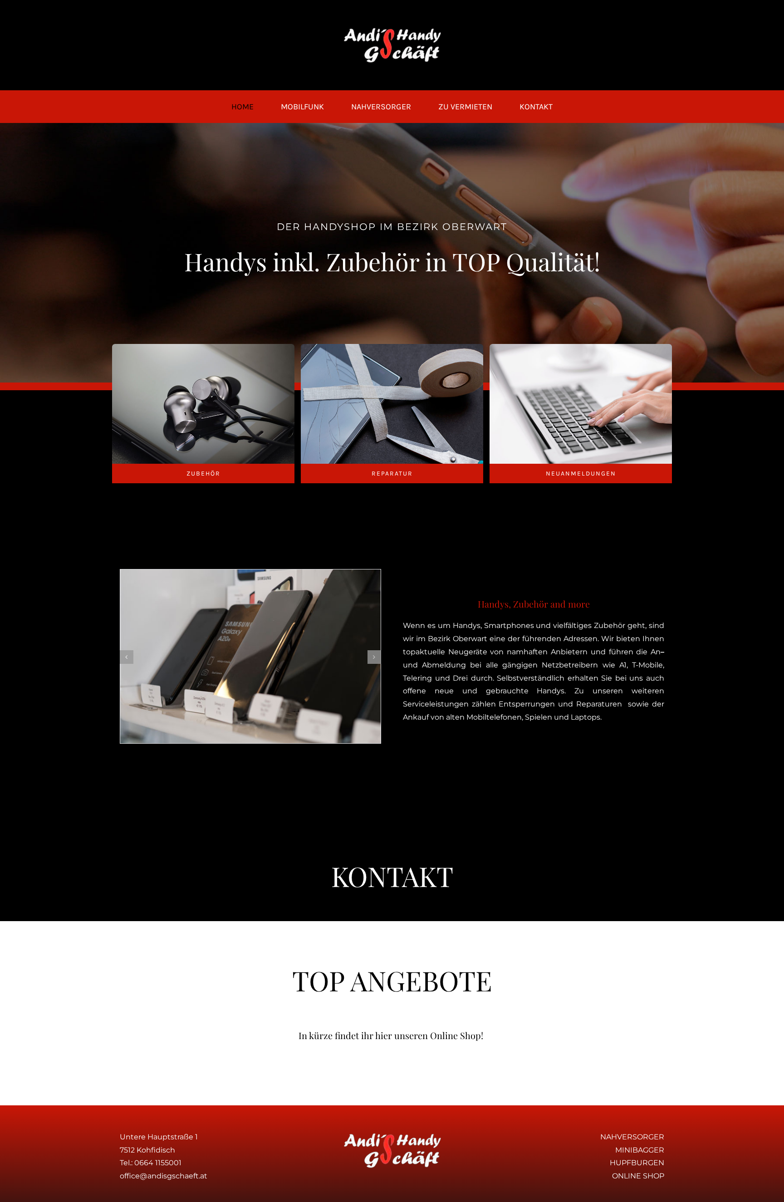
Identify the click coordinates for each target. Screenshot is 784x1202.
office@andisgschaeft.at (163, 1176)
